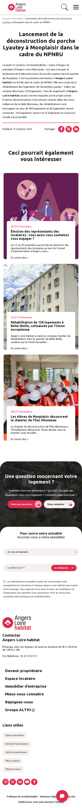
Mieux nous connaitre (24, 694)
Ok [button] (64, 7)
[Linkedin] (76, 129)
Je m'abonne (61, 568)
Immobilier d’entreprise (25, 686)
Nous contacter (55, 504)
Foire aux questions (21, 504)
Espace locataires (15, 735)
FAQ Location (13, 761)
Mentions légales (49, 796)
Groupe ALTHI (18, 710)
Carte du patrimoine (16, 752)
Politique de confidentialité (22, 796)
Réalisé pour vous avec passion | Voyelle (41, 802)
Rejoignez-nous (19, 702)
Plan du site (68, 796)
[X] (68, 129)
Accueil (6, 18)
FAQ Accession (13, 769)
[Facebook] (61, 129)
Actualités (18, 18)
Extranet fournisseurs (17, 744)
